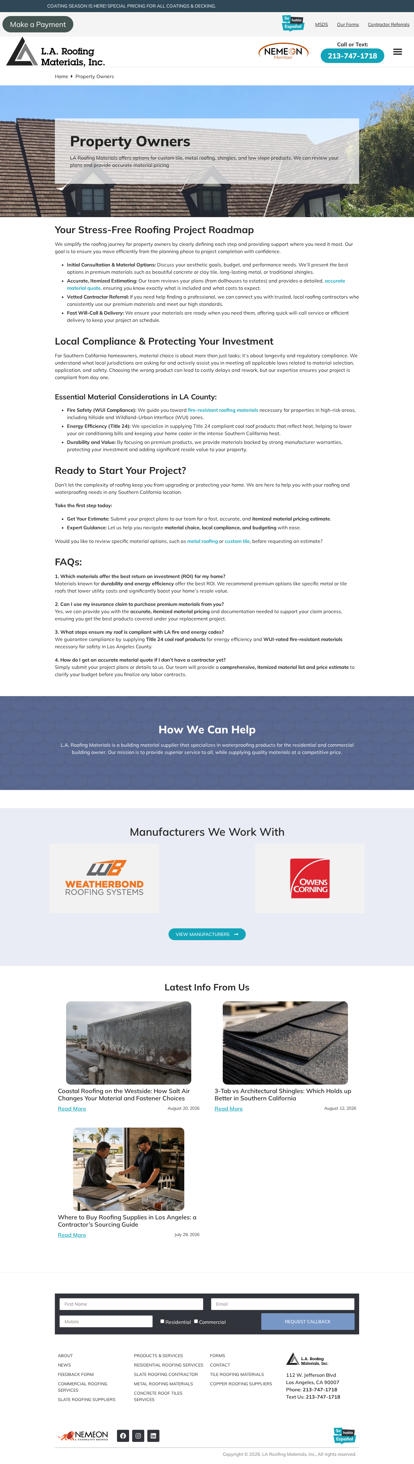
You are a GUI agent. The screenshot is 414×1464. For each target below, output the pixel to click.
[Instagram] (138, 1436)
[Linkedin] (153, 1436)
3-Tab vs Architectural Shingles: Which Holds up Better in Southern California (283, 1094)
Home (61, 76)
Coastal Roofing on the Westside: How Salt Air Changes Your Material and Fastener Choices (124, 1094)
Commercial (212, 1322)
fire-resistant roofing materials (223, 410)
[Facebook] (123, 1436)
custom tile (237, 541)
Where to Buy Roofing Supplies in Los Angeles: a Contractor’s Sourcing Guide (127, 1220)
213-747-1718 (352, 55)
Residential (178, 1322)
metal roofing (202, 541)
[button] (397, 51)
